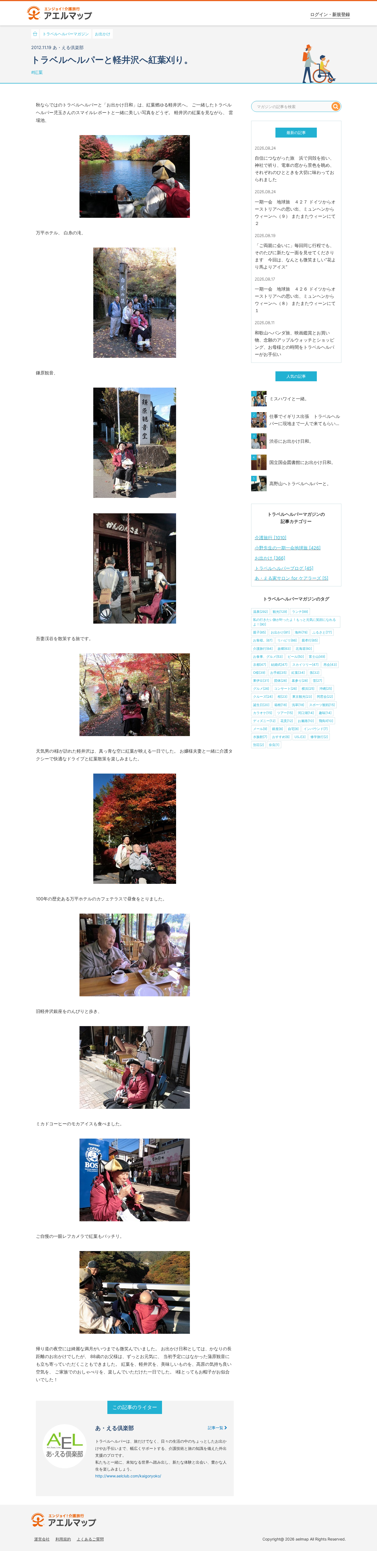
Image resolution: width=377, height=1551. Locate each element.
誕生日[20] (261, 705)
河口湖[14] (306, 713)
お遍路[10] (306, 721)
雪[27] (317, 680)
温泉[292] (260, 612)
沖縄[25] (325, 688)
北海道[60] (304, 648)
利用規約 (63, 1539)
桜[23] (282, 696)
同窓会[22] (325, 696)
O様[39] (259, 672)
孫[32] (314, 672)
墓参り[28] (300, 680)
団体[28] (280, 680)
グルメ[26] (261, 688)
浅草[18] (298, 705)
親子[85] (259, 632)
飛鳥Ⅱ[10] (326, 721)
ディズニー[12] (264, 721)
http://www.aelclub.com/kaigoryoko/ (128, 1476)
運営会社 (42, 1539)
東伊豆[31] (261, 680)
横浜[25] (308, 688)
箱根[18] (280, 705)
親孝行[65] (310, 640)
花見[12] (286, 721)
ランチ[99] (300, 612)
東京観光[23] (302, 696)
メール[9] (260, 729)
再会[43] (330, 664)
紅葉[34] (298, 672)
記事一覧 (216, 1427)
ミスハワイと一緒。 (289, 398)
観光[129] (280, 612)
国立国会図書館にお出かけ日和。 (302, 462)
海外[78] (301, 632)
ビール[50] (296, 656)
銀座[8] (277, 729)
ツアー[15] (285, 713)
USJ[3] (300, 737)
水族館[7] (260, 737)
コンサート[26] (285, 688)
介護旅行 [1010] (270, 537)
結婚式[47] (279, 664)
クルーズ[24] (263, 696)
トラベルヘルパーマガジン (66, 33)
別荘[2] (258, 745)
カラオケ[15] (262, 713)
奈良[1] (274, 745)
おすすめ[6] (281, 737)
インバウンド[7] (316, 729)
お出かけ (102, 33)
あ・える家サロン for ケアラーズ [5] (291, 578)
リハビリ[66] (287, 640)
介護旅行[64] (263, 648)
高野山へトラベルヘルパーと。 (300, 483)
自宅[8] (293, 729)
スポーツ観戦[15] (322, 705)
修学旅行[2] (319, 737)
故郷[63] (284, 648)
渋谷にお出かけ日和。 (291, 441)
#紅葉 (37, 72)
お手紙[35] (278, 672)
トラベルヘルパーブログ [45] (284, 568)
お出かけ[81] (280, 632)
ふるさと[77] (322, 632)
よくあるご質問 (90, 1539)
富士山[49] (317, 656)
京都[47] (259, 664)
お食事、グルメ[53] (268, 656)
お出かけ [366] (270, 558)
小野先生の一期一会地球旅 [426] (288, 548)
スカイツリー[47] (305, 664)
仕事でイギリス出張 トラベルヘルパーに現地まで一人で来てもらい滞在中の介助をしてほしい (304, 420)
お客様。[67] (262, 640)
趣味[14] (325, 713)
